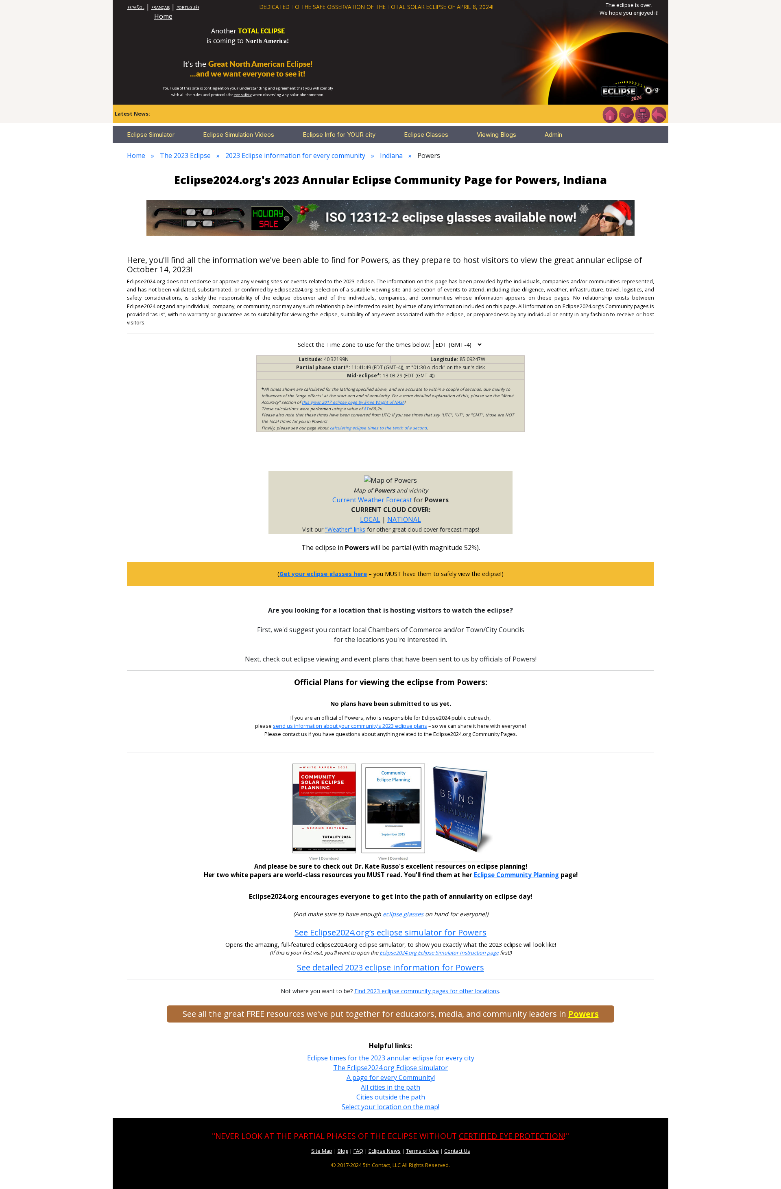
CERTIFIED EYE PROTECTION (511, 1135)
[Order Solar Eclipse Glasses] (390, 216)
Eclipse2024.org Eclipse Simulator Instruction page (439, 952)
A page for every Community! (391, 1077)
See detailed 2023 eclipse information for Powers (390, 967)
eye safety (243, 94)
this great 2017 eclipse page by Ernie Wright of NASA (353, 402)
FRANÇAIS (160, 7)
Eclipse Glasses (426, 134)
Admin (553, 134)
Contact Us (457, 1150)
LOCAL (370, 519)
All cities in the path (390, 1087)
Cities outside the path (390, 1097)
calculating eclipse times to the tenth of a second (378, 428)
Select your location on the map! (390, 1106)
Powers (583, 1013)
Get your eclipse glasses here (323, 574)
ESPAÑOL (135, 7)
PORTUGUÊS (188, 7)
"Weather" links (345, 529)
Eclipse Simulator (151, 134)
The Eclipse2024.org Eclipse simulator (390, 1067)
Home (163, 16)
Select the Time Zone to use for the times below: (365, 344)
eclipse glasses (403, 914)
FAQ (358, 1150)
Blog (343, 1150)
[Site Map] (642, 114)
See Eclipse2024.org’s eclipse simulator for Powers (390, 932)
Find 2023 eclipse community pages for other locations (426, 991)
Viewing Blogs (496, 134)
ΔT (366, 409)
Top (763, 1170)
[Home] (609, 114)
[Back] (658, 114)
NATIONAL (404, 519)
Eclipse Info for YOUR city (339, 134)
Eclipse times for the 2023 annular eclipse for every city (390, 1057)
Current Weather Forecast (372, 499)
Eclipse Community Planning (516, 875)
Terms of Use (422, 1150)
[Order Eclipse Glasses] (626, 114)
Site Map (321, 1150)
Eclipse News (385, 1150)
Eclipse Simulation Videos (238, 134)
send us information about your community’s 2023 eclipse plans (350, 726)
